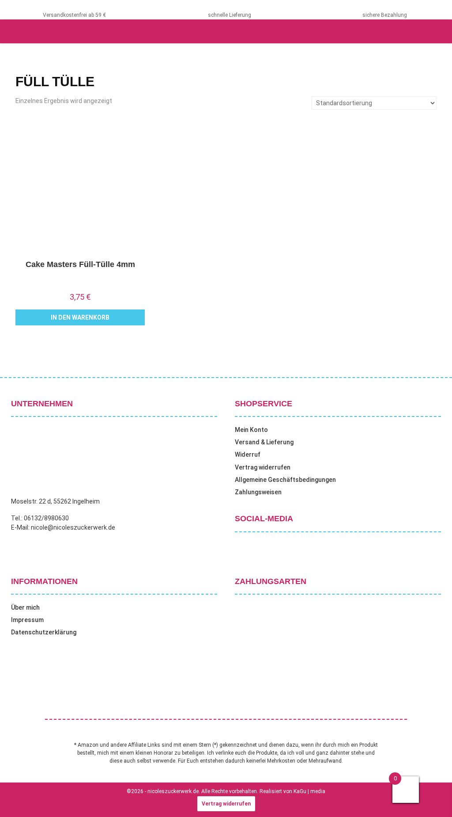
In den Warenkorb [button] (80, 317)
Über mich (25, 607)
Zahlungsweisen (258, 492)
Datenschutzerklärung (43, 632)
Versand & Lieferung (264, 442)
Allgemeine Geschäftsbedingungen (285, 479)
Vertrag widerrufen (262, 467)
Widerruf (247, 454)
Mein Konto (251, 429)
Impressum (27, 619)
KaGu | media (309, 791)
